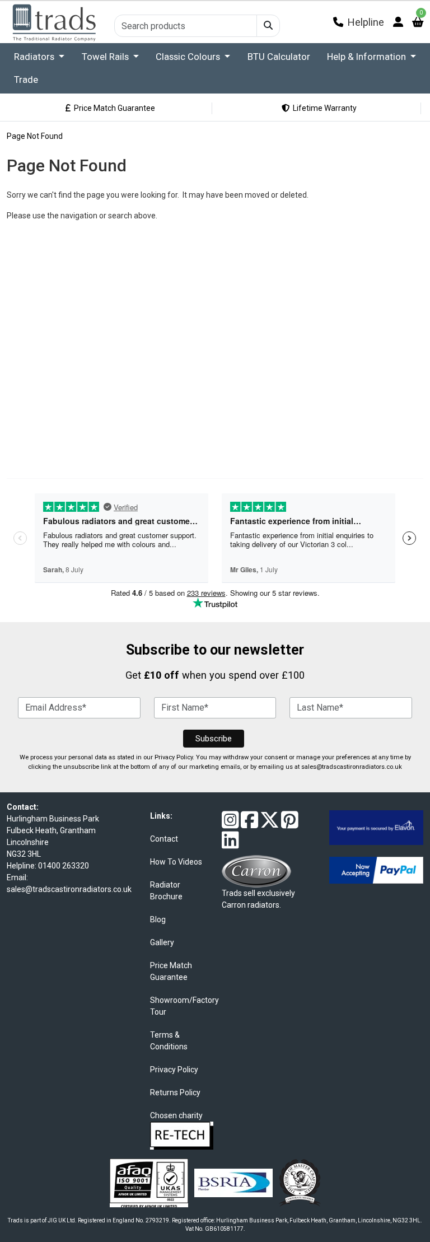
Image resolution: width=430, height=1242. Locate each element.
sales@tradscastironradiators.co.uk (351, 767)
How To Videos (176, 861)
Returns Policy (175, 1092)
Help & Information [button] (367, 56)
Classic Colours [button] (189, 56)
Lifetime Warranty (323, 108)
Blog (158, 919)
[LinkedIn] (230, 844)
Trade (26, 79)
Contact (164, 838)
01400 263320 (63, 865)
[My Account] (398, 22)
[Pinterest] (289, 824)
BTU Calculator (278, 56)
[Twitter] (269, 824)
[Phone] (338, 22)
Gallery (162, 942)
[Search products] (268, 26)
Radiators (35, 56)
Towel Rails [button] (106, 56)
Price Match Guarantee (113, 108)
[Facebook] (249, 824)
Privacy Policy (174, 757)
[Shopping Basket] (417, 22)
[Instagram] (230, 824)
